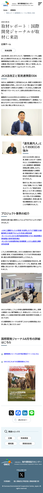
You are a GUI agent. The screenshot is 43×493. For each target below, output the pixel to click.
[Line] (31, 412)
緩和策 (11, 443)
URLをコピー (22, 420)
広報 (10, 438)
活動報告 (13, 10)
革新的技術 (27, 443)
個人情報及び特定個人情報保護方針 (26, 481)
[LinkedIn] (24, 412)
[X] (11, 412)
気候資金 (24, 438)
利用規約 (7, 481)
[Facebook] (18, 412)
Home (5, 10)
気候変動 (8, 50)
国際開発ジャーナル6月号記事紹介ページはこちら (21, 354)
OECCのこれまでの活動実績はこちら (16, 361)
